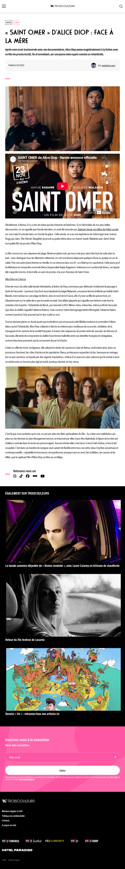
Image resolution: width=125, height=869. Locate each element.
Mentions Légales (14, 860)
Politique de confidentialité (13, 816)
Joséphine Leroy (108, 65)
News (8, 22)
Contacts (5, 821)
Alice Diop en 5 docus (15, 279)
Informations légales (27, 780)
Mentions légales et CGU (12, 811)
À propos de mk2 (9, 825)
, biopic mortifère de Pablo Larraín (97, 229)
